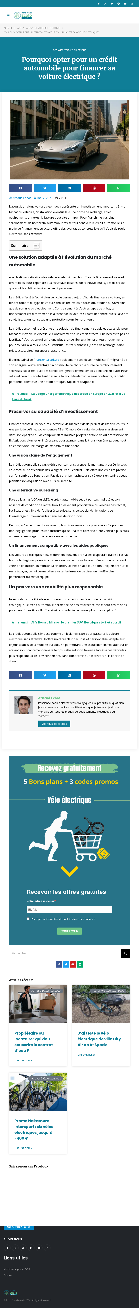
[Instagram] (131, 3)
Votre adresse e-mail (40, 901)
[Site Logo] (23, 15)
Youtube (39, 1247)
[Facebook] (98, 3)
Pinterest (31, 1247)
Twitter (15, 1247)
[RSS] (112, 3)
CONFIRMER (69, 931)
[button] (8, 15)
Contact (8, 1275)
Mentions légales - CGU (17, 1269)
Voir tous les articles (54, 723)
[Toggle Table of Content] (34, 245)
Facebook (7, 1247)
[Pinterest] (118, 3)
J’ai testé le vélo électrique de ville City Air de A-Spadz (99, 1039)
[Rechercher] (125, 953)
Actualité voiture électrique (69, 50)
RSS (23, 1247)
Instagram (47, 1247)
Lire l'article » (23, 1060)
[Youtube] (125, 3)
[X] (105, 3)
